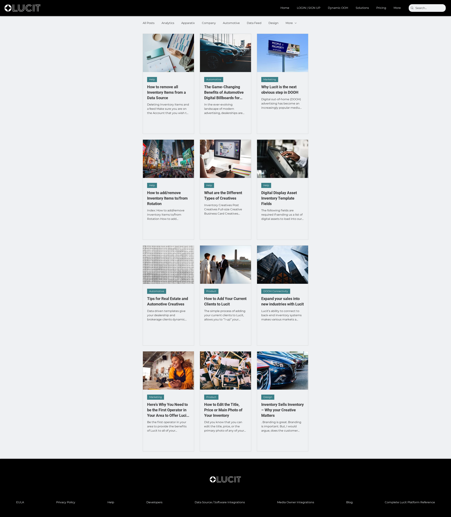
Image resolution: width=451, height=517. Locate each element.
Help (152, 79)
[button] (339, 8)
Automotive (231, 23)
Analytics (168, 23)
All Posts (149, 23)
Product (211, 291)
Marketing (269, 79)
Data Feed (254, 23)
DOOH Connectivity (275, 291)
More (289, 23)
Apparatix (188, 23)
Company (209, 23)
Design (273, 23)
